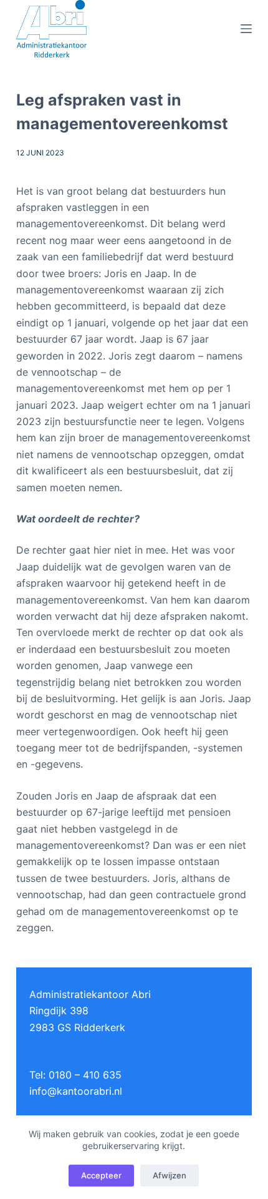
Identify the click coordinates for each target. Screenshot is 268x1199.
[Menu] (246, 28)
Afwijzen (169, 1175)
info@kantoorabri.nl (75, 1091)
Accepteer (101, 1175)
